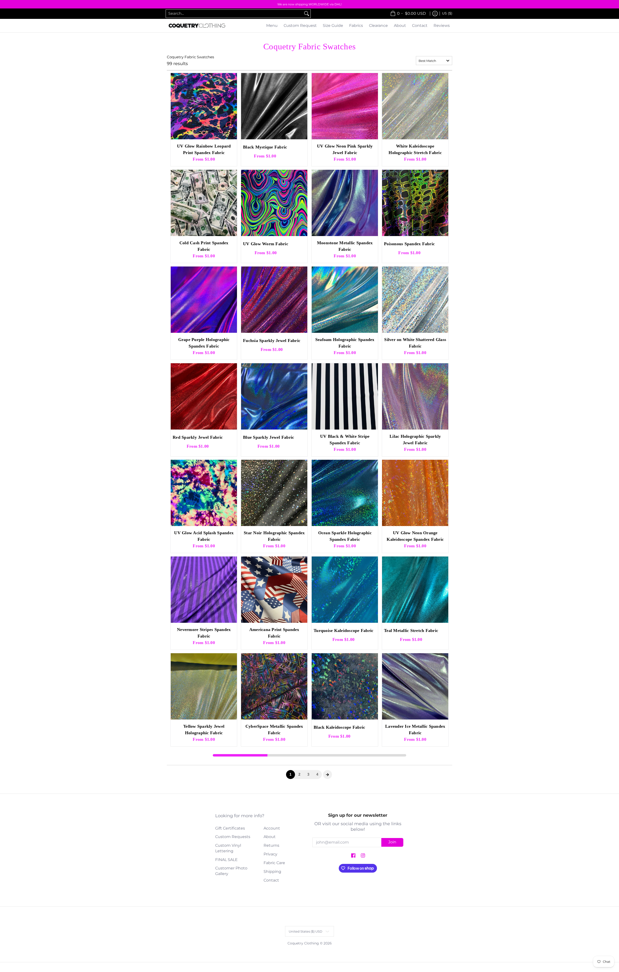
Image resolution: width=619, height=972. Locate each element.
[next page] (327, 774)
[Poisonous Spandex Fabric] (415, 203)
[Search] (306, 14)
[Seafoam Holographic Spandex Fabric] (345, 300)
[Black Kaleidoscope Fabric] (345, 686)
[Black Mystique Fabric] (274, 106)
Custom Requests (232, 836)
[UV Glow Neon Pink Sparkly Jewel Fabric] (345, 106)
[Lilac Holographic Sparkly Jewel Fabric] (415, 396)
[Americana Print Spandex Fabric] (274, 589)
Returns (271, 845)
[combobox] (234, 14)
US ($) (447, 13)
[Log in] (435, 13)
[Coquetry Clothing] (197, 26)
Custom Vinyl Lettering (228, 848)
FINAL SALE (226, 859)
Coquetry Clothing (303, 943)
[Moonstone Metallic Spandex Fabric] (345, 203)
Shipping (272, 871)
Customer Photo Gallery (231, 871)
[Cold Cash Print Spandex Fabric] (204, 203)
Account (272, 828)
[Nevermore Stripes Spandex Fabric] (204, 589)
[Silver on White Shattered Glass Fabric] (415, 300)
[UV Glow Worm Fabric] (274, 203)
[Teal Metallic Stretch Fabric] (415, 589)
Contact (271, 880)
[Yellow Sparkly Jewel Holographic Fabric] (204, 686)
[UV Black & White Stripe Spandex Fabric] (345, 396)
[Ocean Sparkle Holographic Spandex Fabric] (345, 493)
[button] (353, 856)
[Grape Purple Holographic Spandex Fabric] (204, 300)
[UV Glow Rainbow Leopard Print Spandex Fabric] (204, 106)
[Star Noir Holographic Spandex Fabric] (274, 493)
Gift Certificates (230, 828)
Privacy (270, 854)
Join (392, 842)
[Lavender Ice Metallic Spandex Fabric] (415, 686)
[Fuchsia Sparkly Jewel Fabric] (274, 300)
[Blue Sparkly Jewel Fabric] (274, 396)
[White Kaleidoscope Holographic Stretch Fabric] (415, 106)
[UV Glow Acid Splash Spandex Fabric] (204, 493)
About (270, 836)
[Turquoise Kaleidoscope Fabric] (345, 589)
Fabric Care (274, 863)
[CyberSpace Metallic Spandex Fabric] (274, 686)
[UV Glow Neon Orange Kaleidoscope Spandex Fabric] (415, 493)
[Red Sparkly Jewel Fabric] (204, 396)
